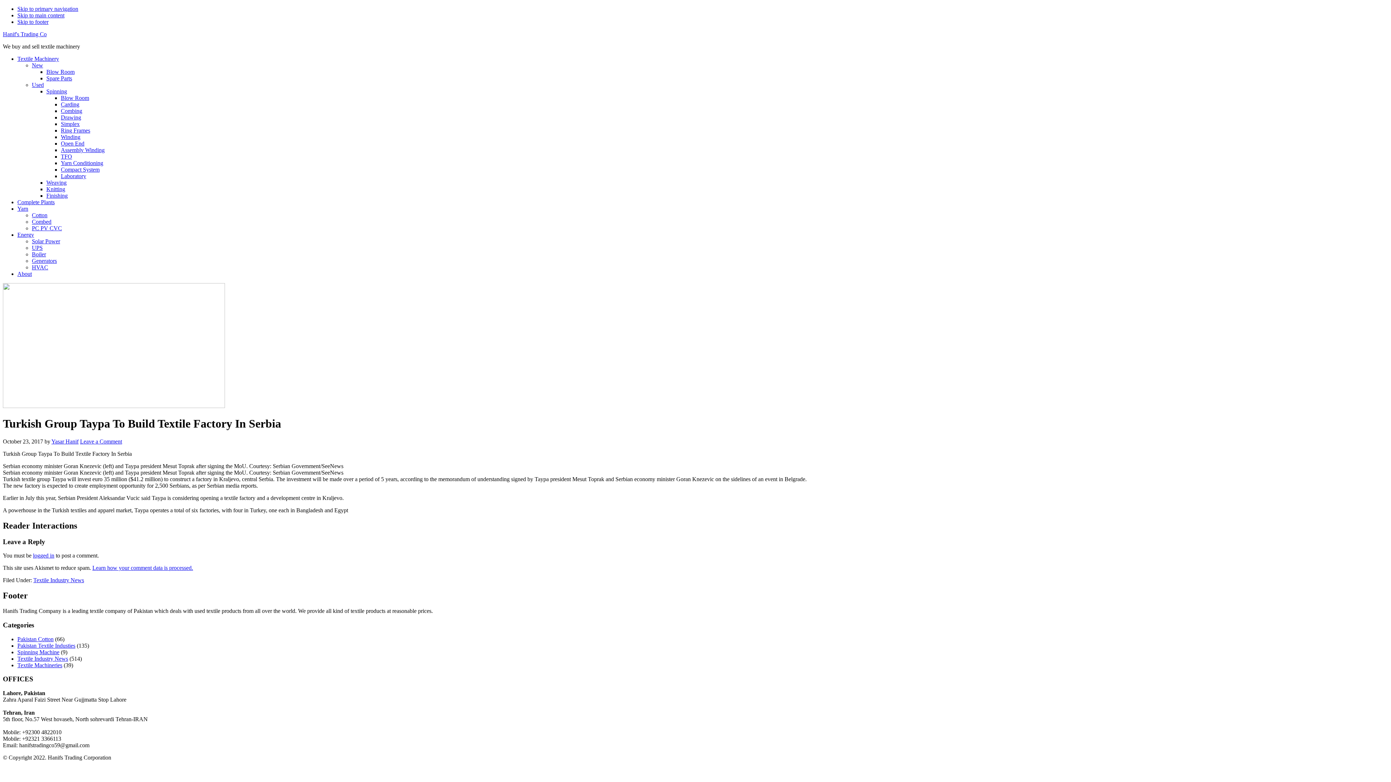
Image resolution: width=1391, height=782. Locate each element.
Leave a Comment (101, 441)
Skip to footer (33, 22)
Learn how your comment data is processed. (142, 568)
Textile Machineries (39, 665)
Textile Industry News (58, 580)
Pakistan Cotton (35, 639)
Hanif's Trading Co (25, 34)
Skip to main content (40, 15)
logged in (43, 555)
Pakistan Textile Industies (46, 646)
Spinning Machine (38, 652)
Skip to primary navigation (47, 9)
